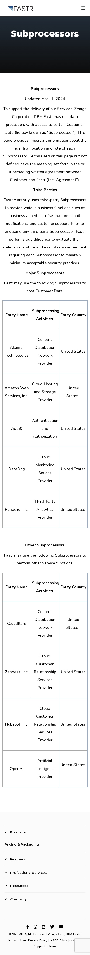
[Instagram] (35, 927)
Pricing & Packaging (22, 844)
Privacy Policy (37, 940)
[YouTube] (61, 927)
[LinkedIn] (43, 927)
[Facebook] (27, 927)
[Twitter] (52, 927)
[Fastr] (21, 8)
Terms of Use (16, 940)
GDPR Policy (58, 940)
